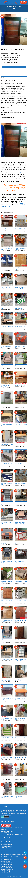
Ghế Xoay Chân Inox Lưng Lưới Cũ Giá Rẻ (7, 797)
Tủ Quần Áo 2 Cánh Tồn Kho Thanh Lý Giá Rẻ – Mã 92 (6, 680)
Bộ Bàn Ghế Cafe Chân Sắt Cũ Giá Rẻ (20, 484)
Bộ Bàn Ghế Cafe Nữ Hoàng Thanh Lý (20, 347)
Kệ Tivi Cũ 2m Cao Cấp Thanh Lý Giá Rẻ (21, 327)
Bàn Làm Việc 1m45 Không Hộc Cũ (7, 464)
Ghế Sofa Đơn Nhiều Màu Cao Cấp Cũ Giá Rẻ (6, 366)
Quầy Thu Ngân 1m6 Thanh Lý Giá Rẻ (6, 484)
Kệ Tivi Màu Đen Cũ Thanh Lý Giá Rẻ (21, 503)
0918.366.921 (9, 859)
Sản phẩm (15, 6)
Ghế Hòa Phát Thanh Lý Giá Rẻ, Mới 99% (7, 562)
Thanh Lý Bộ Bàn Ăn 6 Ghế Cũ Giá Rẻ (20, 562)
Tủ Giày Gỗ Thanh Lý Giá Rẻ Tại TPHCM (7, 777)
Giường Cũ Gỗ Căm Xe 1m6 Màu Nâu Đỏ (21, 405)
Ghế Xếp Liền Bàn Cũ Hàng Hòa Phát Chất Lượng (7, 268)
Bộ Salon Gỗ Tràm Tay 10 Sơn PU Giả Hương (20, 249)
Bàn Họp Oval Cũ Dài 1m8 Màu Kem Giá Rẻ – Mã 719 (20, 288)
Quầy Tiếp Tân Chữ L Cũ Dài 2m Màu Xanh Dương (21, 425)
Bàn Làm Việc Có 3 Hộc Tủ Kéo (7, 228)
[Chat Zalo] (25, 861)
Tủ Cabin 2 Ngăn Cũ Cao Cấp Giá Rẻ (6, 249)
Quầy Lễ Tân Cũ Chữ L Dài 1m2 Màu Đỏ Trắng (20, 542)
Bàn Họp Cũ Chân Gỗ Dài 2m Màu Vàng (20, 699)
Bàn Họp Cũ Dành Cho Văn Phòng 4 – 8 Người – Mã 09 (20, 523)
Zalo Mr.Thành (7, 67)
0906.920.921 (9, 866)
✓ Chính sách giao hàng (6, 844)
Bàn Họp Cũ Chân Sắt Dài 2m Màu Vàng (6, 425)
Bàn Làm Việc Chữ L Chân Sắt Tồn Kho (6, 719)
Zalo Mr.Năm (20, 67)
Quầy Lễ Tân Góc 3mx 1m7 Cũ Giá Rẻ (20, 797)
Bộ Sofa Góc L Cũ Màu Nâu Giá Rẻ (7, 327)
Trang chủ (9, 6)
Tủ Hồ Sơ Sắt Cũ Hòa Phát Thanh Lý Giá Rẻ (6, 405)
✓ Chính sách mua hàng (6, 843)
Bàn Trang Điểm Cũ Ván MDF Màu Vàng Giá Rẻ (20, 680)
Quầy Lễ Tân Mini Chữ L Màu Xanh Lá (6, 582)
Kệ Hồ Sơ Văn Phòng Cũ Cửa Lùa (6, 347)
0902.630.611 (9, 858)
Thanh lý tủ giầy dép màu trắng (7, 444)
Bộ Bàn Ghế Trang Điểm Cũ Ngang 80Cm (6, 386)
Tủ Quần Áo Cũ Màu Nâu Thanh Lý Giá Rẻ (21, 738)
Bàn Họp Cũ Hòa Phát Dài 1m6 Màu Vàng (20, 758)
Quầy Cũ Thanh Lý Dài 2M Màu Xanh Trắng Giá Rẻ (20, 308)
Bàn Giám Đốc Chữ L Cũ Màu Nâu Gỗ (6, 758)
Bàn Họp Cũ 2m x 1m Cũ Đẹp (6, 659)
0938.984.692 (8, 861)
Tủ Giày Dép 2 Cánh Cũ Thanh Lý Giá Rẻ (21, 366)
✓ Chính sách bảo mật (6, 847)
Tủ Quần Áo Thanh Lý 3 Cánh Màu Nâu (20, 621)
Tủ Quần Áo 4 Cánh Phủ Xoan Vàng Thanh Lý (20, 268)
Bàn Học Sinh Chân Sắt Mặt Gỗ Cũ (20, 445)
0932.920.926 (8, 864)
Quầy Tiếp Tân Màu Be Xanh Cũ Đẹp (7, 738)
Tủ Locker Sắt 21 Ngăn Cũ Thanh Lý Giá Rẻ (20, 229)
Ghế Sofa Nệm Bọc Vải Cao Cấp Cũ (21, 582)
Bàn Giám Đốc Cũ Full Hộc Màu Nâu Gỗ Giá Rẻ (7, 542)
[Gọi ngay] (25, 866)
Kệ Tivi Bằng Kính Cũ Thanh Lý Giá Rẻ (6, 523)
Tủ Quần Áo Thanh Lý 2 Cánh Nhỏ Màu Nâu (20, 640)
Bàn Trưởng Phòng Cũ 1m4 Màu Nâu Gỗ (7, 699)
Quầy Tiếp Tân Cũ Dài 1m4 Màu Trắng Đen (21, 601)
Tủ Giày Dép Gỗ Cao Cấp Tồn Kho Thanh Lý (6, 621)
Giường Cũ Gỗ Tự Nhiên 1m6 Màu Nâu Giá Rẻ (20, 464)
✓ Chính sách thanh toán (6, 846)
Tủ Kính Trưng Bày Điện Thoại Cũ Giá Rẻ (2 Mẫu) (20, 660)
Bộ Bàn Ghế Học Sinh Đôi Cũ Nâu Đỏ (20, 719)
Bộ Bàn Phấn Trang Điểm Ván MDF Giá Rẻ (20, 777)
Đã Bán (19, 6)
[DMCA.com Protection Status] (5, 816)
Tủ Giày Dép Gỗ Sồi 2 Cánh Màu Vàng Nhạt (7, 601)
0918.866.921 (9, 863)
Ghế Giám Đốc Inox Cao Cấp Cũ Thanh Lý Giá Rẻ (7, 640)
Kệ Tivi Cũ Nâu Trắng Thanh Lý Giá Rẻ (7, 308)
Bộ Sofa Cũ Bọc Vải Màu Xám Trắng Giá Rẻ (6, 288)
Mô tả (2, 77)
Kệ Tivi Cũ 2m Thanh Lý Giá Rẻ (20, 385)
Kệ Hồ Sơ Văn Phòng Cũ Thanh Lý (7, 503)
